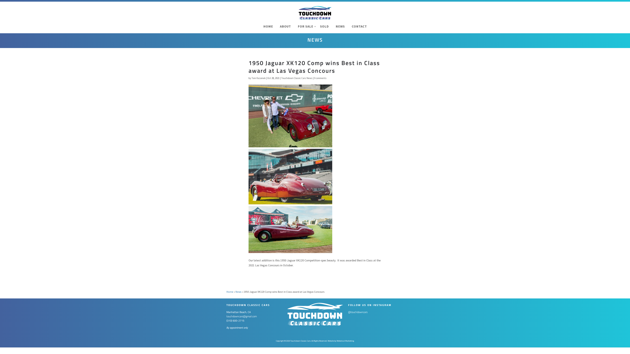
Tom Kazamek (259, 78)
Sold (324, 26)
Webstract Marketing (345, 341)
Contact (359, 26)
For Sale (305, 26)
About (285, 26)
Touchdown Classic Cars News (296, 78)
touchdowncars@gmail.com (241, 316)
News (340, 26)
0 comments (320, 78)
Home (268, 26)
